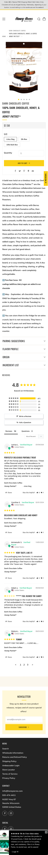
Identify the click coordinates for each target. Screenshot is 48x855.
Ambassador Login (10, 765)
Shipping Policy (9, 761)
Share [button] (9, 492)
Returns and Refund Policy (14, 757)
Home (4, 36)
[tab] (18, 99)
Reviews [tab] (9, 431)
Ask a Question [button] (25, 422)
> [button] (32, 664)
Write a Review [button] (25, 416)
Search (5, 748)
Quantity (8, 153)
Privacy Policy (8, 778)
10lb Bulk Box (12, 145)
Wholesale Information (12, 753)
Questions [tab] (26, 431)
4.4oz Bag (10, 139)
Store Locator (8, 769)
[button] (38, 492)
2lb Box (24, 139)
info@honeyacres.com (12, 791)
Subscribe (23, 727)
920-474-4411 (9, 795)
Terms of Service (9, 774)
